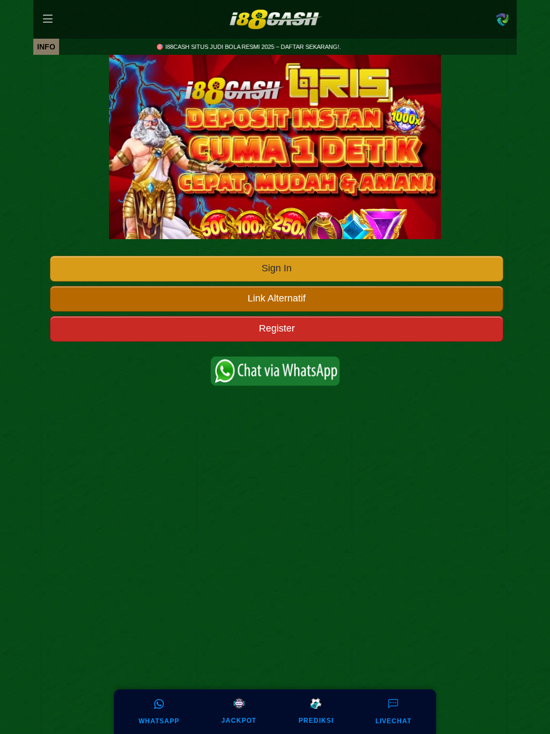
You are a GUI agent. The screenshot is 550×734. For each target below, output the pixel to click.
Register (277, 328)
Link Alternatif (277, 298)
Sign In (277, 268)
